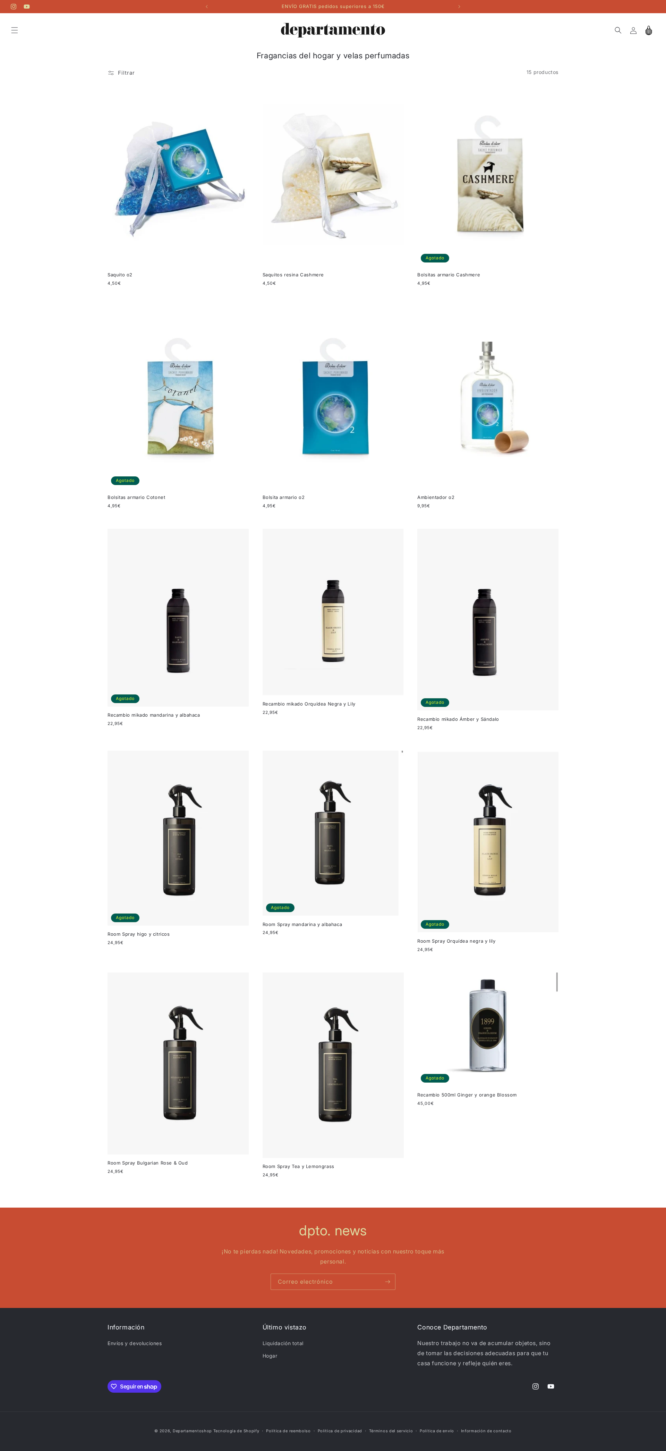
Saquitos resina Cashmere (293, 274)
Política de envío (437, 1430)
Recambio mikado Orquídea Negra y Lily (309, 704)
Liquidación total (283, 1343)
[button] (14, 30)
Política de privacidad (340, 1430)
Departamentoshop (192, 1430)
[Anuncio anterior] (206, 6)
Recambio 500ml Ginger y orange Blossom (467, 1095)
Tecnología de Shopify (236, 1430)
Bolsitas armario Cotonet (136, 497)
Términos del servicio (391, 1430)
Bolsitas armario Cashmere (448, 274)
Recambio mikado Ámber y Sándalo (458, 719)
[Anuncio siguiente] (459, 6)
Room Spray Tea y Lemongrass (298, 1166)
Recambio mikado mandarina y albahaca (154, 715)
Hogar (270, 1356)
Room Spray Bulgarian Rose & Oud (148, 1163)
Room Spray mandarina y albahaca (302, 924)
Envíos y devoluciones (135, 1343)
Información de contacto (486, 1430)
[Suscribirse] (387, 1282)
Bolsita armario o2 (284, 497)
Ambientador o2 (435, 497)
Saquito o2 (120, 274)
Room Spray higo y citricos (139, 934)
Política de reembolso (288, 1430)
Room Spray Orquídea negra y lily (456, 941)
